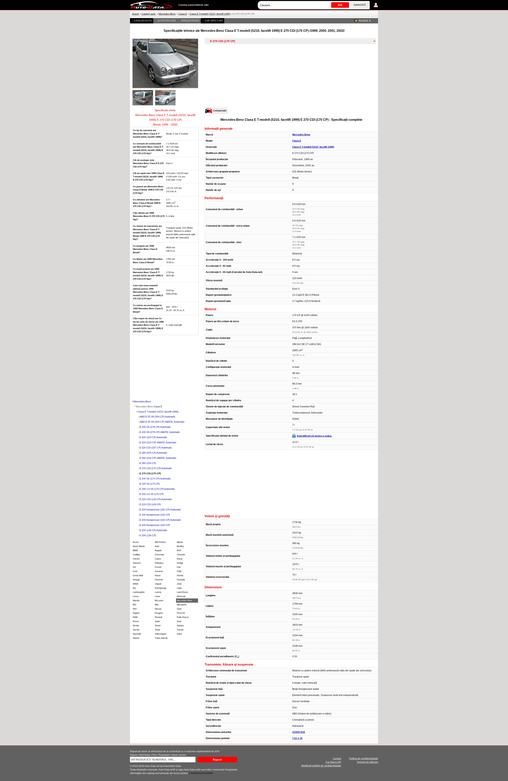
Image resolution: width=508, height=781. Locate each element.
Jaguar (158, 584)
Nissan (158, 609)
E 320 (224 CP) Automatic (153, 437)
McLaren (159, 600)
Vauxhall (137, 634)
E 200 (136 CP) (148, 535)
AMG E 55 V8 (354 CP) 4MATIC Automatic (162, 421)
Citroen (136, 559)
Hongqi (136, 579)
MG (134, 604)
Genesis (159, 571)
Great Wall (138, 575)
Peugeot (159, 613)
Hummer (159, 579)
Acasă (135, 14)
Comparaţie (219, 110)
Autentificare (166, 20)
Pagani (136, 613)
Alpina (180, 542)
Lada (179, 588)
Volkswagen (160, 634)
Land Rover (182, 592)
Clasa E (182, 14)
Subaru (180, 625)
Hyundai (181, 579)
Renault (158, 617)
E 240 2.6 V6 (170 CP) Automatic (157, 489)
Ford (135, 571)
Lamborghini (138, 592)
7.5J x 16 (297, 738)
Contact (337, 758)
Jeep (179, 584)
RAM (135, 617)
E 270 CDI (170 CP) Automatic (156, 468)
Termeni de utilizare (367, 762)
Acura (136, 542)
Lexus (136, 596)
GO (340, 5)
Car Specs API (214, 20)
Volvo (179, 634)
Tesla (157, 629)
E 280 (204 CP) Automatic (153, 452)
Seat (179, 621)
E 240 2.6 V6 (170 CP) (152, 494)
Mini (157, 604)
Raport (217, 759)
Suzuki (136, 629)
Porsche (181, 613)
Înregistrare (190, 20)
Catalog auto (148, 14)
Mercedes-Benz (167, 14)
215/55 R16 (298, 732)
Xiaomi (136, 638)
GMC (179, 571)
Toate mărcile (161, 638)
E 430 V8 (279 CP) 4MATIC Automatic (160, 432)
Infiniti (135, 584)
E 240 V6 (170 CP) (150, 483)
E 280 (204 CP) (148, 463)
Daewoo (137, 563)
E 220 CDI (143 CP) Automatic (156, 499)
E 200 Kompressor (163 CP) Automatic (160, 520)
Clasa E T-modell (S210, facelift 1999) (210, 14)
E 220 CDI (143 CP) (150, 504)
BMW (135, 550)
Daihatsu (159, 563)
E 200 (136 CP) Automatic (153, 530)
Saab (157, 621)
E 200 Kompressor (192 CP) (155, 514)
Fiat (178, 567)
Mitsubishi (181, 604)
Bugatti (158, 550)
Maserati (181, 596)
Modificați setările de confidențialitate (321, 765)
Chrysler (181, 554)
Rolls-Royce (183, 617)
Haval (157, 575)
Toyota (180, 629)
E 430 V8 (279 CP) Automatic (155, 427)
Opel (179, 609)
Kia (134, 588)
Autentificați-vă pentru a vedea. (314, 436)
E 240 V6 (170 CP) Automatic (155, 478)
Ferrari (158, 567)
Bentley (180, 546)
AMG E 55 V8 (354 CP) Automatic (157, 416)
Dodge (180, 563)
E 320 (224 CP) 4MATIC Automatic (158, 442)
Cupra (158, 559)
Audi (157, 546)
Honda (180, 575)
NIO (135, 609)
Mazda (136, 600)
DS (134, 567)
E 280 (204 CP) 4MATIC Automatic (158, 458)
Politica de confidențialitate (363, 758)
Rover (136, 621)
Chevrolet (159, 554)
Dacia (179, 559)
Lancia (158, 592)
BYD (179, 550)
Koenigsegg (160, 588)
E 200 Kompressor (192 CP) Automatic (160, 509)
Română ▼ (365, 20)
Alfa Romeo (160, 542)
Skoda (136, 625)
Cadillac (136, 554)
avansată (360, 5)
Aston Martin (139, 546)
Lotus (157, 596)
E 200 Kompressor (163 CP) (155, 525)
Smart (158, 625)
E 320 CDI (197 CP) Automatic (156, 447)
